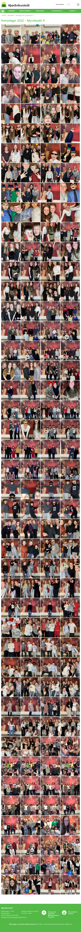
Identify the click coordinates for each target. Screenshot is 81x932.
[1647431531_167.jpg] (70, 172)
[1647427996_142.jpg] (50, 291)
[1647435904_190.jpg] (50, 73)
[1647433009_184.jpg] (70, 93)
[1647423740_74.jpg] (11, 588)
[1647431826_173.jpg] (50, 153)
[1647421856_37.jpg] (70, 746)
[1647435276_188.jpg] (11, 93)
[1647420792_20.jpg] (70, 825)
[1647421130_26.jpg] (50, 805)
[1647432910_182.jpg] (30, 113)
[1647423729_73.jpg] (50, 588)
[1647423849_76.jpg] (70, 568)
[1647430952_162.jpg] (11, 212)
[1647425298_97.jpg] (50, 489)
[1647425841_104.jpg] (50, 469)
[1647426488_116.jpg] (30, 410)
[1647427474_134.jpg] (50, 331)
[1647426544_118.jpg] (11, 410)
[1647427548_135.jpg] (30, 331)
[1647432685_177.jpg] (30, 133)
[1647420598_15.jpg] (30, 865)
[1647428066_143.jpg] (11, 291)
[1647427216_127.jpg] (11, 370)
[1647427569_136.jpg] (70, 311)
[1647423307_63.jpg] (70, 627)
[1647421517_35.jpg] (11, 766)
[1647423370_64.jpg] (11, 647)
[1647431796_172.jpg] (70, 153)
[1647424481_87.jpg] (50, 529)
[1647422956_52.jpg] (70, 687)
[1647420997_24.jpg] (70, 805)
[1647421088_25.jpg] (30, 805)
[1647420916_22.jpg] (50, 825)
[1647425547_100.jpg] (30, 489)
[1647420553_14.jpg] (11, 865)
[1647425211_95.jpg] (70, 489)
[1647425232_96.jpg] (11, 509)
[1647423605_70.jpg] (11, 608)
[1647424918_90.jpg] (30, 529)
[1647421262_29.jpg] (30, 786)
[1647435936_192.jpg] (11, 73)
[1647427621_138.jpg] (50, 311)
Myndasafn (11, 15)
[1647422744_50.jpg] (11, 707)
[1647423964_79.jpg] (11, 568)
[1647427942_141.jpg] (11, 311)
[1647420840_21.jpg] (30, 825)
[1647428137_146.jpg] (50, 271)
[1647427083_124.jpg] (50, 370)
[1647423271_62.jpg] (30, 647)
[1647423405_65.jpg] (50, 627)
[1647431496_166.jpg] (30, 192)
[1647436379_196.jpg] (11, 54)
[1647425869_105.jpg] (11, 469)
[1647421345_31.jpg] (11, 786)
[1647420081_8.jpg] (70, 885)
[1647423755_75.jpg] (30, 588)
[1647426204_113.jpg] (11, 430)
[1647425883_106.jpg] (30, 469)
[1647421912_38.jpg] (30, 746)
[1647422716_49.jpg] (30, 707)
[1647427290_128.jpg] (50, 350)
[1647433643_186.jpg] (30, 93)
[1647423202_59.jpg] (70, 647)
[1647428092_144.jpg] (30, 291)
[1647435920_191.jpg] (30, 73)
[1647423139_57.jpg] (50, 667)
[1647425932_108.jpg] (50, 449)
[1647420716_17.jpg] (50, 845)
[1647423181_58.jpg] (30, 667)
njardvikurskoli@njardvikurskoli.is (17, 917)
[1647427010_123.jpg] (11, 390)
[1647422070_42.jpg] (70, 726)
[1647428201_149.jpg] (70, 252)
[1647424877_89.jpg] (11, 529)
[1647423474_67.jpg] (30, 627)
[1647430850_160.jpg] (30, 212)
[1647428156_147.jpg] (11, 271)
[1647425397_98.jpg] (11, 489)
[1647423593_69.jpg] (50, 608)
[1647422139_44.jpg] (30, 726)
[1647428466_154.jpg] (30, 232)
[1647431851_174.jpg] (11, 153)
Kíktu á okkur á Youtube (73, 913)
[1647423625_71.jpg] (30, 608)
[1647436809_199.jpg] (30, 34)
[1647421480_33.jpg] (70, 766)
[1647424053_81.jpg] (70, 548)
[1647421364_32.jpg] (50, 766)
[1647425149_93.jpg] (50, 509)
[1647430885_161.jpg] (70, 192)
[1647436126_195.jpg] (30, 54)
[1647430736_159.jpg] (50, 212)
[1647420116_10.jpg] (30, 885)
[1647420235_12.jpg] (11, 885)
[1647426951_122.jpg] (50, 390)
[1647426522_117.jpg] (50, 410)
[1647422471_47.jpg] (11, 726)
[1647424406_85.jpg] (30, 548)
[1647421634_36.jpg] (50, 746)
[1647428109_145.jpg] (70, 271)
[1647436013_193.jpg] (70, 54)
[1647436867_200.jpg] (11, 34)
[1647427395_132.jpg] (70, 331)
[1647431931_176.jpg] (70, 133)
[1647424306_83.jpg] (11, 548)
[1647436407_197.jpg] (70, 34)
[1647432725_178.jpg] (50, 133)
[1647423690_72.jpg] (70, 588)
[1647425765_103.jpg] (70, 469)
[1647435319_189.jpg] (70, 73)
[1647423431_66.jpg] (11, 627)
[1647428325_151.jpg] (11, 252)
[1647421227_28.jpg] (70, 786)
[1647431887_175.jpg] (30, 153)
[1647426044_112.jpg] (50, 430)
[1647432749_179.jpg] (11, 133)
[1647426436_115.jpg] (70, 410)
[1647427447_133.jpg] (11, 350)
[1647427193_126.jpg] (30, 370)
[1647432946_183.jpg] (11, 113)
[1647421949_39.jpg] (11, 746)
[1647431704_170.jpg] (30, 172)
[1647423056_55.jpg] (70, 667)
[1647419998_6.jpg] (50, 885)
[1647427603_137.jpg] (11, 331)
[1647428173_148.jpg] (30, 271)
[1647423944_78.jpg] (50, 568)
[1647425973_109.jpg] (11, 449)
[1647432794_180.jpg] (70, 113)
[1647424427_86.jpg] (70, 529)
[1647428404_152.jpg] (30, 252)
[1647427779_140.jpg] (70, 291)
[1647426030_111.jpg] (70, 430)
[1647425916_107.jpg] (70, 449)
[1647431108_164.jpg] (11, 192)
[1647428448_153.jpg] (70, 232)
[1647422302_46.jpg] (70, 707)
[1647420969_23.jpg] (11, 825)
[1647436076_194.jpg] (50, 54)
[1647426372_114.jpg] (30, 430)
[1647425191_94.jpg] (30, 509)
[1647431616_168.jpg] (50, 172)
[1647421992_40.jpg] (50, 726)
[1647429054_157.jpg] (70, 212)
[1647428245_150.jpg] (50, 252)
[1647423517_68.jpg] (70, 608)
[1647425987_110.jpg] (30, 449)
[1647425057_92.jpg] (70, 509)
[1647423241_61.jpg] (50, 647)
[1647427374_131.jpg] (30, 350)
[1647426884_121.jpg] (30, 390)
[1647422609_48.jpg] (50, 707)
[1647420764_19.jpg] (30, 845)
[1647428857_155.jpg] (50, 232)
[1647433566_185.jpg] (50, 93)
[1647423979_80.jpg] (30, 568)
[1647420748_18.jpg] (11, 845)
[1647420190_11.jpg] (70, 865)
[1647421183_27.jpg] (11, 805)
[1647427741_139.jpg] (30, 311)
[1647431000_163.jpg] (50, 192)
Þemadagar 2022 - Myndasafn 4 (24, 15)
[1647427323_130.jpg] (70, 350)
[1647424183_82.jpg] (50, 548)
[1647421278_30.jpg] (50, 786)
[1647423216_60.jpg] (11, 667)
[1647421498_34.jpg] (30, 766)
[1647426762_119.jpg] (70, 390)
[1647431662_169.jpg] (11, 172)
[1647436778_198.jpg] (50, 34)
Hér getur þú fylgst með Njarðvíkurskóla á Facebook (53, 914)
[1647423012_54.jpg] (30, 687)
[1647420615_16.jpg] (70, 845)
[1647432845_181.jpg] (50, 113)
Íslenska (4, 15)
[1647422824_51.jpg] (50, 687)
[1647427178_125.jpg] (70, 370)
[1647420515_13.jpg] (50, 865)
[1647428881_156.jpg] (11, 232)
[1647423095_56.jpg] (11, 687)
